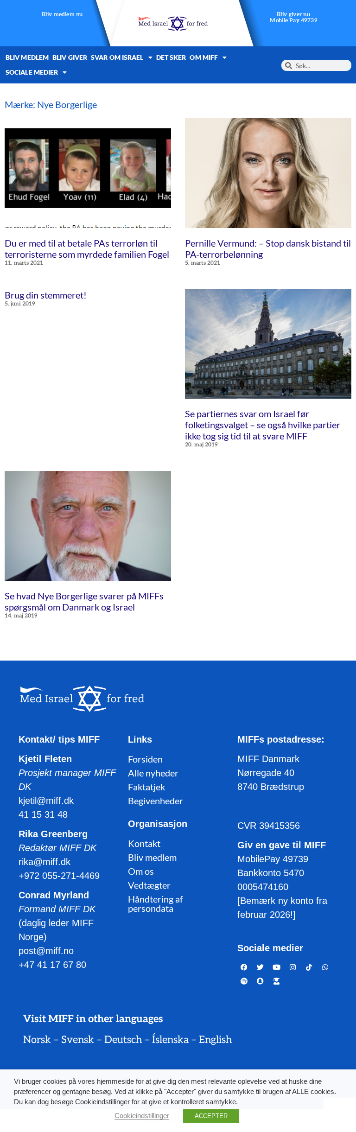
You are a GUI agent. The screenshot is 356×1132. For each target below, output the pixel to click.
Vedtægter (149, 884)
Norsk (37, 1040)
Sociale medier (32, 72)
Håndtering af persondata (155, 903)
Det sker (171, 57)
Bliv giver (69, 57)
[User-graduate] (277, 981)
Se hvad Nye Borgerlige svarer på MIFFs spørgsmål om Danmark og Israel (84, 601)
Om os (141, 871)
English (215, 1040)
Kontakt (144, 843)
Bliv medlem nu (62, 15)
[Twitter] (260, 967)
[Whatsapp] (325, 967)
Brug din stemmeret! (46, 294)
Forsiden (145, 758)
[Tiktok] (309, 967)
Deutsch (123, 1040)
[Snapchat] (260, 981)
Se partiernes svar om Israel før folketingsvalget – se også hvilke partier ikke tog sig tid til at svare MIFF (262, 424)
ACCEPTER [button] (211, 1116)
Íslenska (170, 1040)
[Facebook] (244, 967)
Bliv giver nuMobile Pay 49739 (294, 18)
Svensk (77, 1040)
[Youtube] (277, 967)
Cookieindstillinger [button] (141, 1115)
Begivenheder (155, 800)
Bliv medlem (27, 57)
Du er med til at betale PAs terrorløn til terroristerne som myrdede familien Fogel (87, 248)
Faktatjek (146, 786)
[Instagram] (293, 967)
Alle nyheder (153, 772)
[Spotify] (244, 981)
